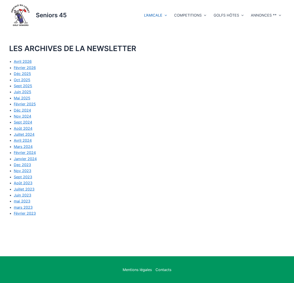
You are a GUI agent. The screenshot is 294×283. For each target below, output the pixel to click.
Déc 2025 (22, 73)
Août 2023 (23, 183)
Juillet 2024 (24, 134)
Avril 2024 (23, 140)
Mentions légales (137, 269)
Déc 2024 (22, 110)
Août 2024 (23, 128)
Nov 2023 (22, 170)
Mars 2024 (23, 146)
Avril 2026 (23, 61)
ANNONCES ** (264, 15)
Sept (18, 86)
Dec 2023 (22, 164)
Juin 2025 (22, 92)
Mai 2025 (22, 98)
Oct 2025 (22, 80)
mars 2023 (23, 207)
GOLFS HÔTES (226, 15)
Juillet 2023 (24, 189)
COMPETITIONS (188, 15)
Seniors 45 (51, 15)
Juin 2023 (22, 195)
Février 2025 (25, 104)
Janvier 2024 (25, 158)
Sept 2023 (23, 177)
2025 (27, 86)
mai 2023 (22, 201)
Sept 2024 (23, 122)
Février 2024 (25, 152)
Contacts (163, 269)
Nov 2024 (22, 116)
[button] (164, 15)
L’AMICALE (153, 15)
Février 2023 (25, 213)
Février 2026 (25, 67)
